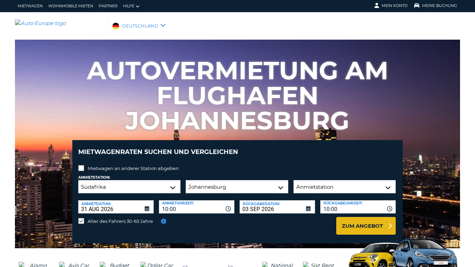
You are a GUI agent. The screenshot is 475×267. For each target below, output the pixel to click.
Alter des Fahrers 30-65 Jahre (120, 221)
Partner (108, 5)
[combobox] (197, 207)
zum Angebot (362, 225)
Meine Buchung (439, 5)
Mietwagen (30, 5)
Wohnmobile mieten (70, 5)
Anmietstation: (94, 177)
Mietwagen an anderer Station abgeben (133, 168)
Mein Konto (395, 5)
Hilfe (128, 5)
